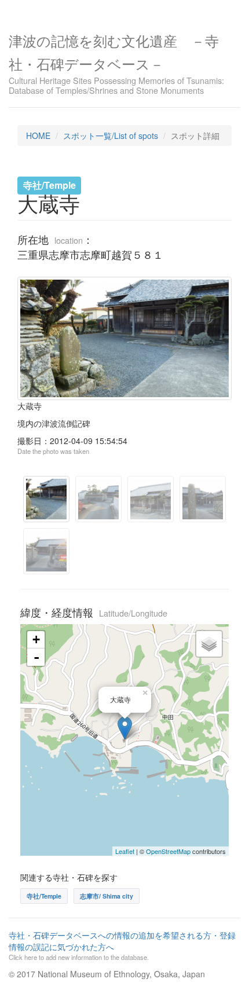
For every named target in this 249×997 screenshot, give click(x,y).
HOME (38, 135)
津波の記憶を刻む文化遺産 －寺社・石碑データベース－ (116, 63)
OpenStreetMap (168, 851)
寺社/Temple (44, 896)
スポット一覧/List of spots (110, 135)
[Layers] (209, 644)
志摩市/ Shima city (106, 896)
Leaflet (124, 851)
